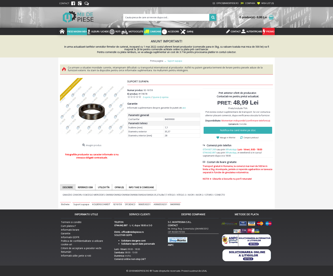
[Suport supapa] (92, 110)
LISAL (204, 270)
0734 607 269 (209, 149)
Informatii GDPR (70, 237)
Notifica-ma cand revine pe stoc (238, 130)
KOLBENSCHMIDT (101, 204)
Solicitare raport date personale (138, 243)
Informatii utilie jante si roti (76, 255)
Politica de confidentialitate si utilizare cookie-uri (82, 242)
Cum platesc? (68, 226)
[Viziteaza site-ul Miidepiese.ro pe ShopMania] (177, 241)
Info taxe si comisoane (141, 187)
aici (184, 107)
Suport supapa (81, 204)
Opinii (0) (119, 187)
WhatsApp (231, 149)
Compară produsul (251, 137)
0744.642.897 (209, 152)
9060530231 (144, 204)
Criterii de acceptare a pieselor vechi (81, 248)
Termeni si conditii (71, 222)
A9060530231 (160, 204)
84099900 (175, 204)
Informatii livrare (70, 229)
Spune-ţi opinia (160, 97)
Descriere (68, 187)
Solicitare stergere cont (133, 240)
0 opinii (146, 97)
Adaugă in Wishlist (227, 137)
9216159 (117, 204)
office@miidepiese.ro (132, 231)
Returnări (66, 251)
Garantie (65, 233)
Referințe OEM (85, 187)
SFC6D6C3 (130, 204)
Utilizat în (103, 187)
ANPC (171, 244)
